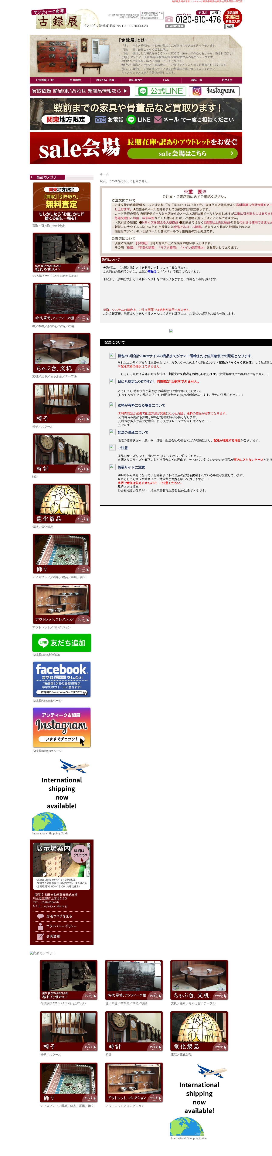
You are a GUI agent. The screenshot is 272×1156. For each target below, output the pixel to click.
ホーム (104, 174)
